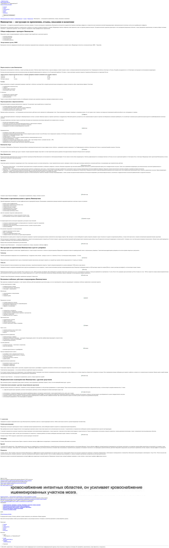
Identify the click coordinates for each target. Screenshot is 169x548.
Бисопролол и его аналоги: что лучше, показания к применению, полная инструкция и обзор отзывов (24, 499)
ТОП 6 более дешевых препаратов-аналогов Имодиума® (13, 483)
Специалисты (6, 9)
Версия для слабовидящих (9, 15)
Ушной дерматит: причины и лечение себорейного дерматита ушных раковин (21, 504)
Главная (5, 6)
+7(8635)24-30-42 (4, 1)
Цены (4, 11)
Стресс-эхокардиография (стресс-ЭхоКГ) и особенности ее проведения (16, 501)
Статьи (25, 18)
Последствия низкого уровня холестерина (13, 508)
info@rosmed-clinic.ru (5, 2)
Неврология (30, 18)
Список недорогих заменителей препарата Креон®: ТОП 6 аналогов (16, 480)
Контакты (5, 12)
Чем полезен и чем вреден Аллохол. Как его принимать (16, 506)
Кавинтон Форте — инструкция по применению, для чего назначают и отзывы (18, 496)
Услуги (4, 10)
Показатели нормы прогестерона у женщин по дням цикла (17, 507)
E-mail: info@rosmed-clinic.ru (8, 539)
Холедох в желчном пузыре (9, 509)
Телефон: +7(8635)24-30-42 (7, 541)
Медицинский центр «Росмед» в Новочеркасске (11, 18)
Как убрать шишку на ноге (7, 485)
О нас (4, 8)
